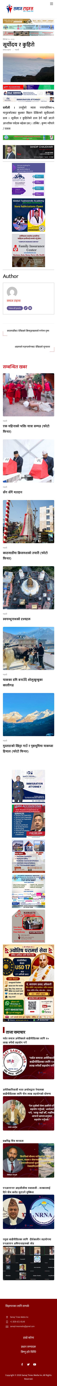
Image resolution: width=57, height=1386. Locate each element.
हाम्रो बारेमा (28, 1337)
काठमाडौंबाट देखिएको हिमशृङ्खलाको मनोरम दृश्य (28, 331)
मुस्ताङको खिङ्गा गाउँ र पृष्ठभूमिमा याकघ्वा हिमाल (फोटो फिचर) (28, 748)
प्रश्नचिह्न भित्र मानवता (13, 1141)
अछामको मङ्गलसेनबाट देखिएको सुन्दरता (32, 346)
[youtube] (34, 1364)
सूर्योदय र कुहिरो (19, 44)
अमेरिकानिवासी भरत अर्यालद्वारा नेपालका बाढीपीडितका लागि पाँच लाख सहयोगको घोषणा (27, 1092)
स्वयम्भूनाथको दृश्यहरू (17, 619)
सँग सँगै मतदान (13, 492)
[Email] (30, 308)
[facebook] (22, 1364)
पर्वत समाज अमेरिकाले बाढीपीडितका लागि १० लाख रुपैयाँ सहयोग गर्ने (26, 1040)
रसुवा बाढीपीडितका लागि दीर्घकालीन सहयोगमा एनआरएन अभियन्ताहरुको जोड (27, 1241)
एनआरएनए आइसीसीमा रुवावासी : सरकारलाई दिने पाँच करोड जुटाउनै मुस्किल (26, 1190)
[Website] (26, 308)
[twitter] (28, 1364)
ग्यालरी (17, 49)
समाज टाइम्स (7, 49)
